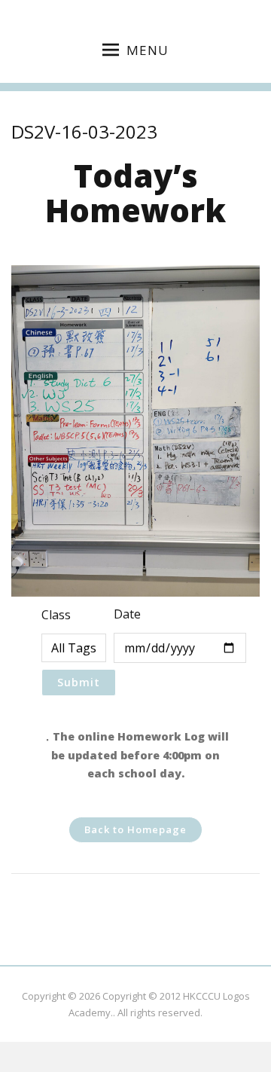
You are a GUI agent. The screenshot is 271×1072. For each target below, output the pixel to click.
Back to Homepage (135, 829)
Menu (147, 50)
